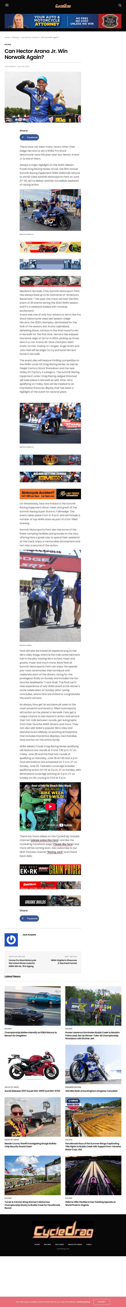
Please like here (63, 844)
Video (89, 1244)
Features (59, 1244)
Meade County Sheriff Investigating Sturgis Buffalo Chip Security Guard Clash (30, 1145)
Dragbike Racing (73, 1087)
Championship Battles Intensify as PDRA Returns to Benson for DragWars (31, 1034)
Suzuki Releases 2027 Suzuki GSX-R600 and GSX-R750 (32, 1090)
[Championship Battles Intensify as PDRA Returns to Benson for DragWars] (33, 1006)
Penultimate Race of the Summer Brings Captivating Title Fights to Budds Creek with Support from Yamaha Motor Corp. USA (93, 1146)
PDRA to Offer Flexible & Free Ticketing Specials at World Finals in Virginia (90, 1203)
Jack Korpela (10, 66)
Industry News (12, 1087)
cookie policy (83, 1301)
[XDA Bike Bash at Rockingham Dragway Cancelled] (93, 1064)
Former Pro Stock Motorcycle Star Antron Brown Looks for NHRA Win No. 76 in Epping (22, 963)
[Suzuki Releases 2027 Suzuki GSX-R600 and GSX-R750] (33, 1064)
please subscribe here (44, 840)
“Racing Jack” (55, 852)
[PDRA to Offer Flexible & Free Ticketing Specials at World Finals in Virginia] (93, 1175)
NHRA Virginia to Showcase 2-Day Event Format (64, 962)
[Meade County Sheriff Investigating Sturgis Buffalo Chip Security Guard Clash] (33, 1117)
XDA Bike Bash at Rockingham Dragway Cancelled (91, 1090)
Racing (8, 44)
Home (37, 1244)
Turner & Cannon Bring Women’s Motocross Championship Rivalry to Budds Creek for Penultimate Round (32, 1204)
